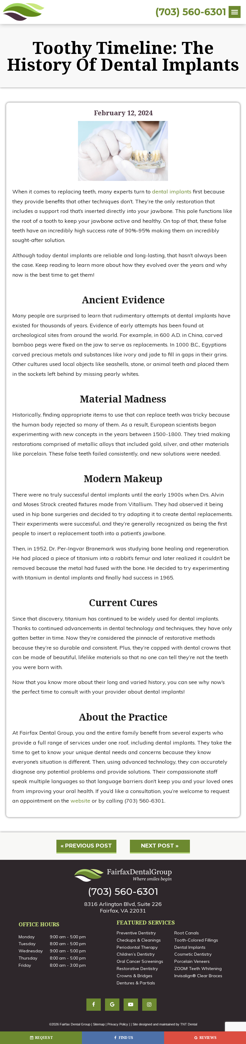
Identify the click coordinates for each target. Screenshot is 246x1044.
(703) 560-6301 (190, 12)
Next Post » (159, 845)
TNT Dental (188, 1024)
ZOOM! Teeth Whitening (198, 968)
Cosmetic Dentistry (193, 954)
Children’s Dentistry (135, 954)
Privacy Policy (117, 1024)
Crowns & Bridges (134, 975)
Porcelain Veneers (192, 961)
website (80, 800)
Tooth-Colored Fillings (196, 940)
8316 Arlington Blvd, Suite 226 (123, 907)
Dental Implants (190, 947)
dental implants (171, 191)
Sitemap (99, 1024)
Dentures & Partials (136, 983)
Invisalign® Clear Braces (198, 975)
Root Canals (186, 933)
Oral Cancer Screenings (140, 961)
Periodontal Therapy (137, 947)
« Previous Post (86, 845)
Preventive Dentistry (136, 933)
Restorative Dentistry (137, 968)
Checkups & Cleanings (139, 940)
